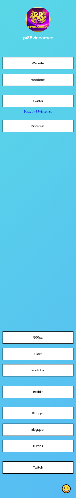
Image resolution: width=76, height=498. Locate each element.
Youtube (37, 370)
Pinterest (38, 126)
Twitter (38, 101)
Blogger (38, 413)
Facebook (38, 80)
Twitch (38, 467)
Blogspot (38, 430)
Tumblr (38, 446)
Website (38, 63)
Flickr (38, 354)
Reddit (38, 392)
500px (38, 337)
